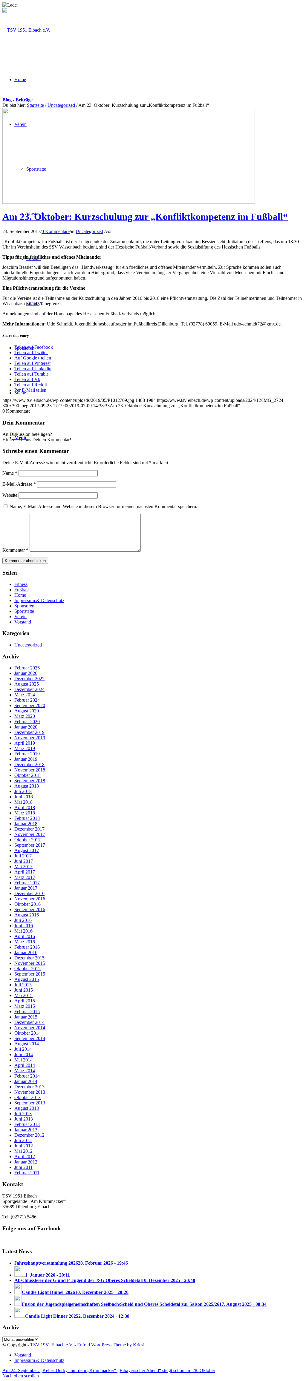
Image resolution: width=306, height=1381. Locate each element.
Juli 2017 (23, 855)
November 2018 (29, 769)
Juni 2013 (23, 1118)
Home (20, 595)
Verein (20, 616)
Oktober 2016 (27, 904)
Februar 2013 (27, 1124)
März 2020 (24, 716)
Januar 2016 (25, 952)
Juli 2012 (23, 1140)
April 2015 (24, 1000)
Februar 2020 (27, 721)
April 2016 (24, 936)
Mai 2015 (23, 995)
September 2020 (29, 705)
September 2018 (29, 780)
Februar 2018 (27, 818)
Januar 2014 (25, 1081)
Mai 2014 (23, 1059)
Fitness (20, 584)
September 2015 (29, 973)
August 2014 (26, 1043)
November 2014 (29, 1027)
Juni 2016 (23, 925)
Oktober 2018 (27, 775)
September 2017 (29, 845)
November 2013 (29, 1092)
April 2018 (24, 807)
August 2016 (26, 914)
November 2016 (29, 898)
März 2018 (24, 812)
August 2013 (26, 1108)
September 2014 (29, 1038)
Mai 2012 (23, 1151)
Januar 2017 (25, 888)
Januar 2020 (25, 726)
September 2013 (29, 1102)
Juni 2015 (23, 990)
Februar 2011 (26, 1172)
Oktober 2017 (27, 839)
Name (9, 473)
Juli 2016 (23, 920)
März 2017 (24, 877)
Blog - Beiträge (17, 99)
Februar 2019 (27, 753)
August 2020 (26, 710)
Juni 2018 (23, 796)
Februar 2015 (27, 1011)
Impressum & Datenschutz (39, 600)
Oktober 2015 (27, 968)
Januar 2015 (25, 1016)
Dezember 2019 (29, 732)
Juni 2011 (23, 1167)
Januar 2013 (25, 1129)
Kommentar (15, 550)
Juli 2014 (23, 1049)
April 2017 (24, 871)
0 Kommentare (56, 231)
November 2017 (29, 834)
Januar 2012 (25, 1161)
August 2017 (26, 850)
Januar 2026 (25, 673)
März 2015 (24, 1006)
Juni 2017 (23, 861)
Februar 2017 (27, 882)
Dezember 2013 (29, 1086)
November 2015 (29, 963)
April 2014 (24, 1065)
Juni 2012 (23, 1145)
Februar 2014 (27, 1075)
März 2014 (24, 1070)
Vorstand (22, 621)
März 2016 (24, 941)
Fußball (21, 589)
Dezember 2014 (29, 1022)
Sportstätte (24, 611)
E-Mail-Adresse (19, 484)
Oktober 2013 (27, 1097)
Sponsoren (24, 605)
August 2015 (26, 979)
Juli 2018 (23, 791)
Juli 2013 (23, 1113)
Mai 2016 (23, 930)
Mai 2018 (23, 802)
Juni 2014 (23, 1054)
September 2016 (29, 909)
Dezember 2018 (29, 764)
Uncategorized (61, 105)
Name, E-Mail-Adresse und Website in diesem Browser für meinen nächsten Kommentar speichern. (103, 506)
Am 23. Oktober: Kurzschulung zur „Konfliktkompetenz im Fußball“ (145, 216)
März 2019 (24, 748)
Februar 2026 (27, 667)
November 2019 (29, 737)
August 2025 (26, 683)
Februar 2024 (27, 700)
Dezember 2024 (29, 689)
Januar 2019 (25, 759)
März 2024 (24, 694)
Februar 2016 (27, 947)
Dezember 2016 (29, 893)
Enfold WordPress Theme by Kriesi (110, 1344)
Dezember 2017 (29, 828)
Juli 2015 (23, 984)
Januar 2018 (25, 823)
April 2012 (24, 1156)
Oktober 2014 (27, 1033)
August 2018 (26, 786)
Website (9, 495)
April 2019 (24, 743)
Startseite (35, 105)
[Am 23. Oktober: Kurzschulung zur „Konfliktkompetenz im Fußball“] (128, 202)
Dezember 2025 (29, 678)
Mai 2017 (23, 866)
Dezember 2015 (29, 957)
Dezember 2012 (29, 1135)
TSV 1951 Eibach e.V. (51, 1344)
